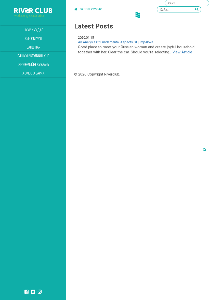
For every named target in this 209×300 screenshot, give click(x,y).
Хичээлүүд (33, 38)
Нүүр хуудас (33, 29)
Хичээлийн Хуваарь (33, 64)
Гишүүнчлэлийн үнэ (33, 55)
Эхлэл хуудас (91, 9)
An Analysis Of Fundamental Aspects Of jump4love (115, 42)
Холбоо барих (33, 73)
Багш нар (33, 47)
